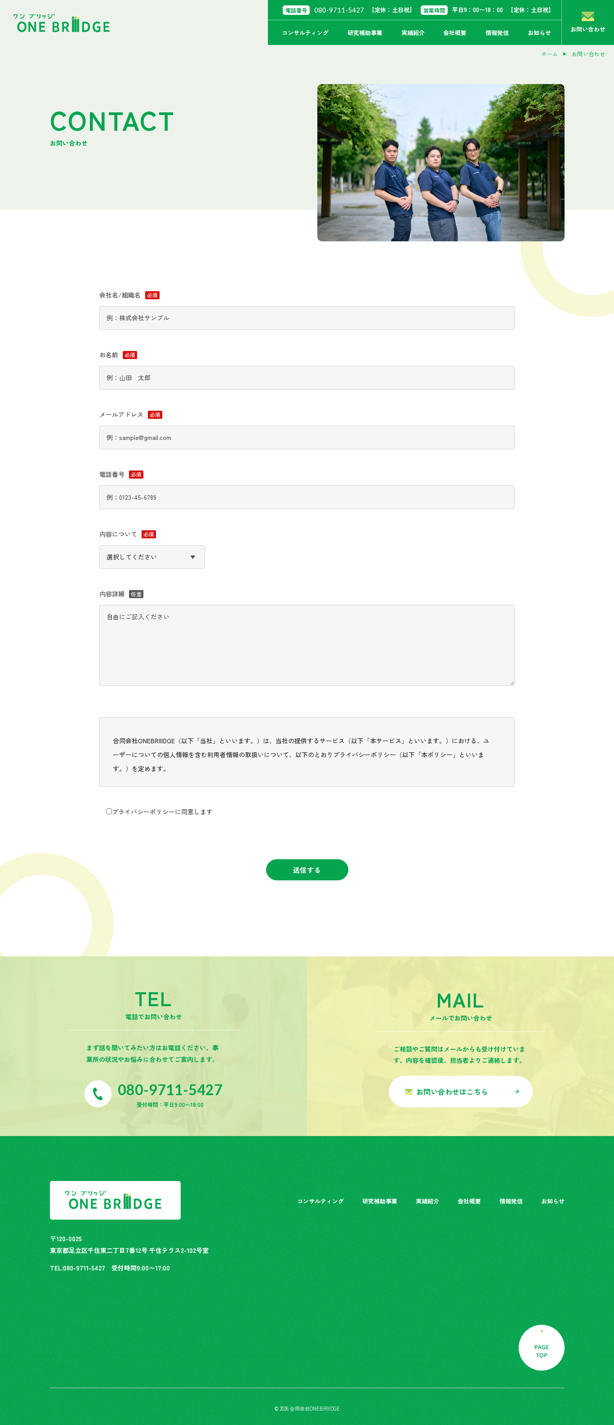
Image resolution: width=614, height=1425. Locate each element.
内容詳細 (112, 593)
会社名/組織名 (120, 294)
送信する (307, 870)
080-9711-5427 (339, 10)
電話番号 (112, 474)
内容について (118, 533)
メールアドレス (121, 414)
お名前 (108, 354)
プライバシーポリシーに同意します (162, 811)
